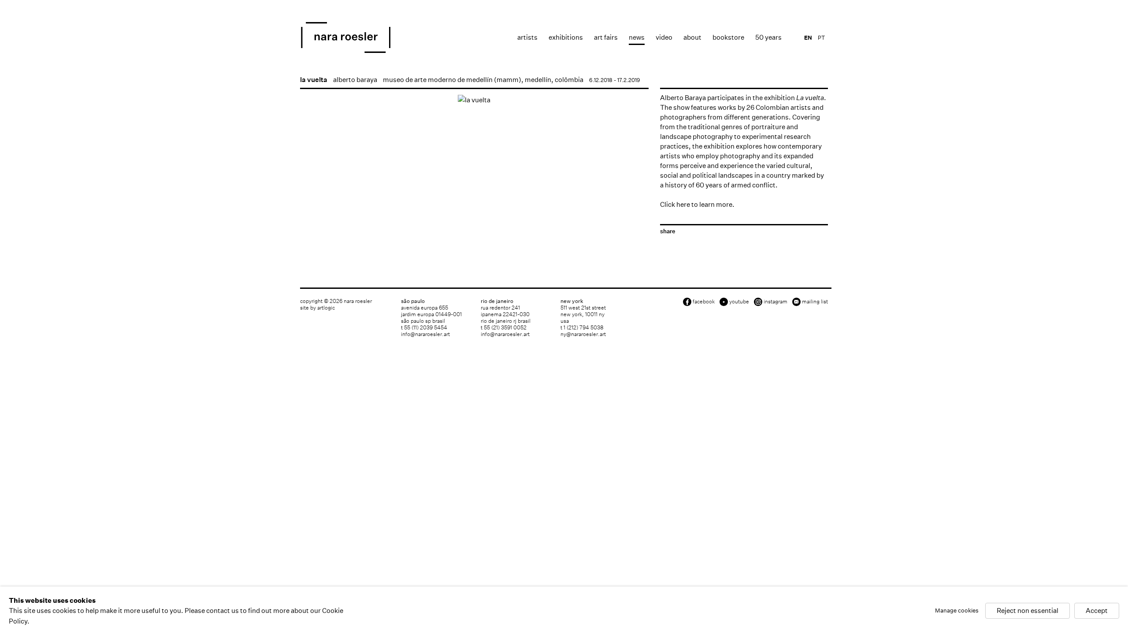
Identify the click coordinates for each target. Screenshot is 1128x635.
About (692, 37)
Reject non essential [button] (1027, 611)
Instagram (775, 301)
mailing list (815, 301)
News (637, 37)
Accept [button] (1097, 611)
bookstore (728, 37)
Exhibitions (566, 37)
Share (667, 231)
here (683, 204)
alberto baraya (355, 79)
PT (821, 37)
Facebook (704, 301)
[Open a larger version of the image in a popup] (474, 100)
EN (808, 37)
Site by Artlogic (317, 307)
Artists (527, 37)
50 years (768, 37)
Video (664, 37)
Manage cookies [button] (957, 611)
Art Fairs (606, 37)
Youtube (739, 301)
